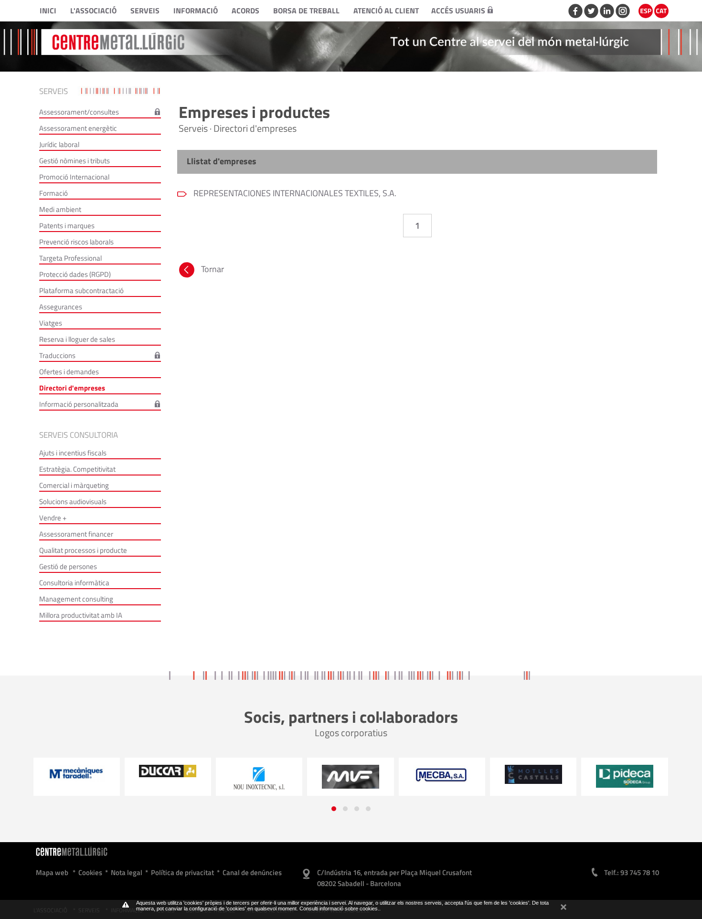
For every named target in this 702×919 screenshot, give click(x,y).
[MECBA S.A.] (351, 775)
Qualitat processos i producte (83, 550)
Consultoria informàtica (74, 582)
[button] (334, 808)
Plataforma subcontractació (81, 290)
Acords (245, 10)
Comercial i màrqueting (74, 485)
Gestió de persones (68, 566)
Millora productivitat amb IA (80, 615)
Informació (195, 10)
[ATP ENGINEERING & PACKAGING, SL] (625, 774)
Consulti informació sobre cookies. (339, 908)
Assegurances (60, 306)
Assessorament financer (76, 533)
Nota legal (126, 872)
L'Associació (93, 10)
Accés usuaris (458, 10)
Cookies (90, 872)
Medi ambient (60, 209)
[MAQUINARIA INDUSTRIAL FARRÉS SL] (259, 777)
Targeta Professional (70, 258)
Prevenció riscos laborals (76, 241)
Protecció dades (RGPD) (75, 274)
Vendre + (52, 517)
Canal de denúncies (252, 872)
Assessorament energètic (78, 128)
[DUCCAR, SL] (76, 771)
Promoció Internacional (74, 176)
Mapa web (52, 872)
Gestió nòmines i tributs (74, 160)
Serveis (145, 10)
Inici (48, 10)
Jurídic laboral (59, 144)
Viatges (50, 322)
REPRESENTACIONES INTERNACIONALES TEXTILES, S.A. (293, 193)
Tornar (212, 269)
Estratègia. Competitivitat (77, 469)
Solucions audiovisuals (72, 501)
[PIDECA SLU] (533, 776)
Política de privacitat (182, 872)
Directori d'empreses (72, 387)
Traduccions (57, 355)
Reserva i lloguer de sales (77, 339)
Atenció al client (386, 10)
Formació (53, 193)
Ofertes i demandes (69, 371)
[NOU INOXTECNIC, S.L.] (168, 779)
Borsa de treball (306, 10)
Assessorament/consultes (79, 111)
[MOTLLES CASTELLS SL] (442, 774)
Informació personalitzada (78, 404)
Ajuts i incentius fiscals (72, 452)
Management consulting (76, 598)
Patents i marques (67, 225)
